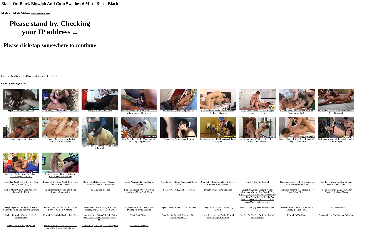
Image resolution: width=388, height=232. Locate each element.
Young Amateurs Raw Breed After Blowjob (139, 183)
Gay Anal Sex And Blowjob (257, 182)
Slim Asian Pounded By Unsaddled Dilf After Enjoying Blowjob (139, 140)
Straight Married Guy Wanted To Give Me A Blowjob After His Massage (139, 112)
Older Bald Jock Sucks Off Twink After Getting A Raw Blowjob (21, 183)
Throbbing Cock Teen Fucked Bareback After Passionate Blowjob (297, 183)
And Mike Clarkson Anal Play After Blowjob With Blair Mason (336, 191)
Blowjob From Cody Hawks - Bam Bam (60, 215)
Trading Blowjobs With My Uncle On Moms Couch (21, 216)
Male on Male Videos (15, 13)
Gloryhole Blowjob (336, 207)
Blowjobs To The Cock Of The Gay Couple (218, 208)
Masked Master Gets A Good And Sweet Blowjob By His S (21, 191)
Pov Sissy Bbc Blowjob (100, 190)
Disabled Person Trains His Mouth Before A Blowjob (100, 147)
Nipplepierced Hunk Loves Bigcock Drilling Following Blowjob (139, 208)
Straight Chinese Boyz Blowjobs (218, 190)
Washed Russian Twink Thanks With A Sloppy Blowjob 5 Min (296, 208)
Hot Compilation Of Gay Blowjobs (21, 139)
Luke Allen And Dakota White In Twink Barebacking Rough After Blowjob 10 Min (99, 217)
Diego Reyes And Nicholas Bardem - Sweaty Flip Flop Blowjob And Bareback (21, 208)
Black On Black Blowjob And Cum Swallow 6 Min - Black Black (139, 191)
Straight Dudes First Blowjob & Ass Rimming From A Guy (60, 191)
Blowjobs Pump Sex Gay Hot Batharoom (336, 215)
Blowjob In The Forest (297, 215)
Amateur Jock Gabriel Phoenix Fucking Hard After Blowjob (218, 112)
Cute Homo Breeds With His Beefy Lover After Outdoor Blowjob (257, 140)
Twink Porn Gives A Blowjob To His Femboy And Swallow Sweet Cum (100, 208)
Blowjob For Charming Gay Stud (21, 225)
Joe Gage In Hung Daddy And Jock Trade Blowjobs (218, 140)
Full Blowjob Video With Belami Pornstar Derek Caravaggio (336, 112)
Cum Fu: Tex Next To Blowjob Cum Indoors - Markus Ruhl (336, 183)
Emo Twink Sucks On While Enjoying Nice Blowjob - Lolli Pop (21, 175)
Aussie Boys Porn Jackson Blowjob (179, 139)
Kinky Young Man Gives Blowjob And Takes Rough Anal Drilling (60, 175)
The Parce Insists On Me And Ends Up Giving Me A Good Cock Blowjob (60, 226)
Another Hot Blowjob (139, 225)
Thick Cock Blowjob (139, 215)
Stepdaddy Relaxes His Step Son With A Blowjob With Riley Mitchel (60, 208)
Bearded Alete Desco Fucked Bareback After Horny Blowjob (296, 112)
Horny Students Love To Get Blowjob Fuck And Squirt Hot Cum (218, 216)
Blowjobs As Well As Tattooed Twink (178, 190)
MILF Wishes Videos (40, 14)
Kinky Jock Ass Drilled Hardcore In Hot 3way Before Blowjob (296, 191)
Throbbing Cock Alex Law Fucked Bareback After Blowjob (60, 140)
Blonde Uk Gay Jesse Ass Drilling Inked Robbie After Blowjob (60, 183)
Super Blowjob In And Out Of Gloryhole (178, 207)
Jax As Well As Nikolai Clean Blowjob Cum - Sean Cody (257, 112)
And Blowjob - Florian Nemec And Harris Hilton (179, 183)
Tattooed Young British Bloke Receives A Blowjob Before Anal (296, 140)
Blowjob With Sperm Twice (100, 111)
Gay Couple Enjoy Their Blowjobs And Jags (257, 208)
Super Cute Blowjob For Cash (21, 111)
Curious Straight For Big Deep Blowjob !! (100, 225)
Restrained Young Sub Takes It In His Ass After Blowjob (336, 140)
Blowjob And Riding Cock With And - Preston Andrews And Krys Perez (99, 183)
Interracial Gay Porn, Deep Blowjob (178, 111)
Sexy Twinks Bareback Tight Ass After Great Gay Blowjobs (178, 216)
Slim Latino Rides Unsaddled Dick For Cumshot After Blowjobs (218, 183)
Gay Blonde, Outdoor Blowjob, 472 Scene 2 (60, 112)
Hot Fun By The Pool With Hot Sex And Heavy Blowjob (257, 216)
